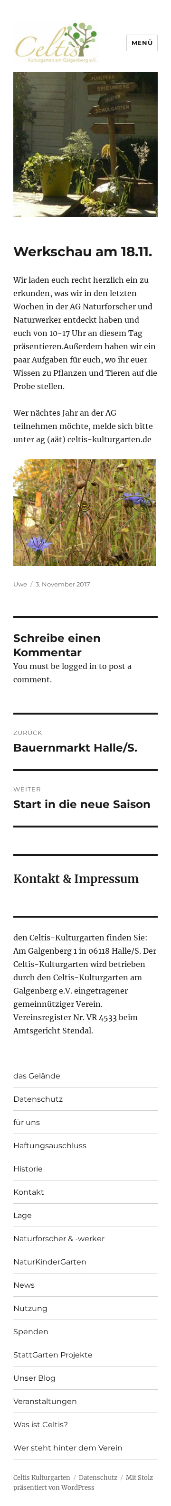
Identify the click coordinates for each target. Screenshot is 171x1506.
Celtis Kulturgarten (41, 1478)
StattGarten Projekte (53, 1354)
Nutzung (30, 1308)
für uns (26, 1122)
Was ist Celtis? (40, 1424)
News (24, 1285)
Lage (22, 1215)
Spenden (30, 1331)
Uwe (20, 584)
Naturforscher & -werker (58, 1238)
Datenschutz (38, 1099)
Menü (142, 42)
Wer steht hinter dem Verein (68, 1447)
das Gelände (36, 1075)
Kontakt (28, 1192)
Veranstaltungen (45, 1401)
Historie (28, 1168)
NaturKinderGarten (49, 1261)
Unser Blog (34, 1378)
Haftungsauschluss (49, 1145)
